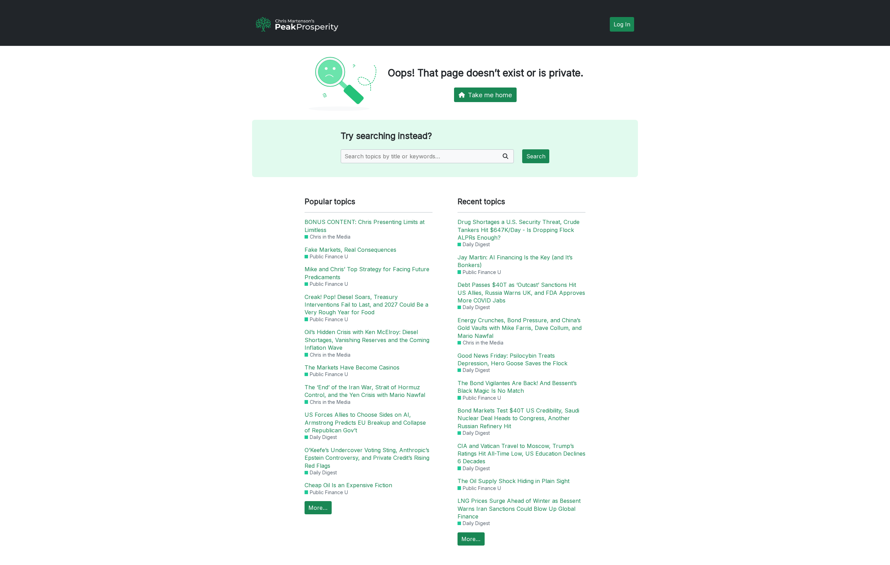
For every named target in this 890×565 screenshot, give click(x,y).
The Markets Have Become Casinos (352, 367)
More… (317, 507)
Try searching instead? (386, 136)
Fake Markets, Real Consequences (350, 249)
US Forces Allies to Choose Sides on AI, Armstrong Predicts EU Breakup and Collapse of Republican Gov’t (365, 422)
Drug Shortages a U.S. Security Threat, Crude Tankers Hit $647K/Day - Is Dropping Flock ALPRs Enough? (519, 229)
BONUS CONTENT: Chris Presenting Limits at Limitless (364, 225)
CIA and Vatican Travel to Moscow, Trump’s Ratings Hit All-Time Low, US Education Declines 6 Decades (521, 453)
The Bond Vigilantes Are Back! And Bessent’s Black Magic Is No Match (517, 387)
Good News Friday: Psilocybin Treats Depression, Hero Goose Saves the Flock (512, 359)
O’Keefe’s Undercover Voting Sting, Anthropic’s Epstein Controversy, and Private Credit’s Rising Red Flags (367, 458)
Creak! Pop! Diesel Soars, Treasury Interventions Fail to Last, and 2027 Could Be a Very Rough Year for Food (366, 304)
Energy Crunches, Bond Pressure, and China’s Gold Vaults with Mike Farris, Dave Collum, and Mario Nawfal (520, 328)
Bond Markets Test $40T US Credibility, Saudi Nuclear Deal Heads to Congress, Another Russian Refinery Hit (518, 418)
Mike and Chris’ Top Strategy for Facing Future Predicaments (367, 273)
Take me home (490, 95)
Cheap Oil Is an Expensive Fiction (348, 485)
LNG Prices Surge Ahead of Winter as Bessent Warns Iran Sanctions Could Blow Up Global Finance (519, 508)
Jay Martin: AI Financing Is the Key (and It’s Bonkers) (515, 261)
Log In (622, 24)
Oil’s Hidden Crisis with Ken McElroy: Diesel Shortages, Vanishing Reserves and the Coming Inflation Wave (367, 340)
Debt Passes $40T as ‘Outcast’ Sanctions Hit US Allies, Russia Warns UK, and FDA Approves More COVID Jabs (521, 292)
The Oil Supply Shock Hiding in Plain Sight (513, 480)
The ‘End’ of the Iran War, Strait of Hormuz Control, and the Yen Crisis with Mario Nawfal (365, 391)
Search (535, 156)
